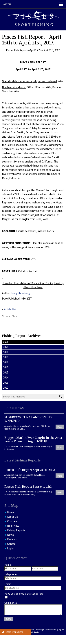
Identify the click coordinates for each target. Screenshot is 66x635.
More (59, 426)
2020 (5, 347)
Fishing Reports (16, 530)
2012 (5, 387)
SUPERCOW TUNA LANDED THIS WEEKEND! (28, 419)
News (10, 535)
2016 (5, 367)
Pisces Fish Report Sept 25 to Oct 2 (29, 470)
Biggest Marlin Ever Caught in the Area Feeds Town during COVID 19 (33, 439)
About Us (12, 516)
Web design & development (46, 629)
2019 (5, 352)
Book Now (13, 525)
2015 (5, 372)
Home (10, 512)
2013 (5, 382)
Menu (7, 4)
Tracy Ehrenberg (20, 293)
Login (10, 548)
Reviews (12, 539)
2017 (5, 362)
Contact (11, 544)
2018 (5, 357)
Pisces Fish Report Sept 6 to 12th (28, 486)
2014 (5, 377)
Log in (36, 632)
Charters (12, 521)
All (5, 342)
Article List (10, 309)
